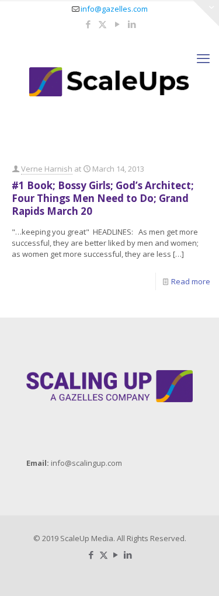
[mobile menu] (203, 58)
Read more (190, 281)
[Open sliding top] (206, 13)
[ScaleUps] (109, 81)
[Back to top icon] (195, 572)
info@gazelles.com (114, 9)
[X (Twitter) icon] (102, 24)
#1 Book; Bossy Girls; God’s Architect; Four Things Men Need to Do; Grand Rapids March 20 (103, 198)
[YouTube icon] (117, 24)
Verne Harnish (46, 168)
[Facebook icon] (88, 24)
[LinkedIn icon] (131, 24)
